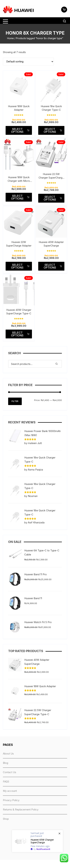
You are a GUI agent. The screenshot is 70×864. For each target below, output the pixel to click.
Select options (17, 130)
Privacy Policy (11, 800)
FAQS (6, 781)
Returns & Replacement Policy (20, 809)
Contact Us (9, 772)
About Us (8, 753)
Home (10, 38)
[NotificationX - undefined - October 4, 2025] (37, 841)
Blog (5, 762)
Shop (6, 818)
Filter (15, 401)
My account (10, 790)
